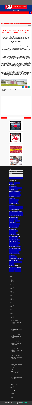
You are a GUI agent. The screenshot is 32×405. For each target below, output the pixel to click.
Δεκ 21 (12, 295)
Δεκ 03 (12, 386)
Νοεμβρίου (12, 390)
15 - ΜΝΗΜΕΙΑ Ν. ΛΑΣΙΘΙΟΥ (13, 203)
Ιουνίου (12, 397)
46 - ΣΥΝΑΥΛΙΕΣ (11, 255)
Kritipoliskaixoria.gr (24, 402)
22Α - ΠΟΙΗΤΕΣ (17, 220)
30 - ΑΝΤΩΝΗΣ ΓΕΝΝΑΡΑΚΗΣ (14, 234)
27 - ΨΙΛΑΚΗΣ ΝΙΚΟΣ (12, 229)
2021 (10, 277)
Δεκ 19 (12, 298)
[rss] (19, 403)
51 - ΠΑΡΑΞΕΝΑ (11, 262)
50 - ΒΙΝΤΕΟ (16, 260)
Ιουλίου (12, 396)
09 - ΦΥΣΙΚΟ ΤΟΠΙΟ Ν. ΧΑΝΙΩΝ (14, 193)
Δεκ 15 (12, 303)
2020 (10, 279)
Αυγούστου (12, 394)
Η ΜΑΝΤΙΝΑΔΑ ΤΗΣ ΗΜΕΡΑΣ (15, 384)
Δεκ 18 (12, 299)
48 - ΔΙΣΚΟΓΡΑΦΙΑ (19, 258)
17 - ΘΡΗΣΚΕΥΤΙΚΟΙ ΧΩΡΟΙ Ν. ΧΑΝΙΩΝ (15, 211)
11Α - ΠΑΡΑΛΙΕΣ (11, 198)
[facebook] (12, 403)
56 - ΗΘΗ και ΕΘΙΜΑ (12, 267)
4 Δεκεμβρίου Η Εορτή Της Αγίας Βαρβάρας (17, 376)
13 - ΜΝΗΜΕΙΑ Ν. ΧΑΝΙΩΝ (13, 201)
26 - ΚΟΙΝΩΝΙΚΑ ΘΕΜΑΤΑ (13, 227)
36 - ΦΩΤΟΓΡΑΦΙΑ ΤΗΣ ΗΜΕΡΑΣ (14, 243)
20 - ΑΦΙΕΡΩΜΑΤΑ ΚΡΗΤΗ (13, 217)
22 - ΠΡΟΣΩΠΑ (11, 220)
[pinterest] (17, 403)
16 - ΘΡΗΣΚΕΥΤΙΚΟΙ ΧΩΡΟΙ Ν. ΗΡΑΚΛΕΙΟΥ (14, 207)
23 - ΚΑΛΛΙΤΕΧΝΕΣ (12, 222)
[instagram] (15, 403)
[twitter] (14, 403)
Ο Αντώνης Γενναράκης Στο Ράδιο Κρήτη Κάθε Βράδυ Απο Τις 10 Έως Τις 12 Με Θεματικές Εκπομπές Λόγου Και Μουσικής (16, 154)
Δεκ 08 (12, 313)
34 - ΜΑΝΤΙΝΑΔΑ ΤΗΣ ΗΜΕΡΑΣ (14, 239)
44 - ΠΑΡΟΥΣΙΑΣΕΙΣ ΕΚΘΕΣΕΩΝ (14, 253)
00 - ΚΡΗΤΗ (11, 182)
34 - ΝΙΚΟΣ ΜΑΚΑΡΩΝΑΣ (13, 241)
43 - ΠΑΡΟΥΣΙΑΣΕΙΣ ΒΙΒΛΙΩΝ (14, 251)
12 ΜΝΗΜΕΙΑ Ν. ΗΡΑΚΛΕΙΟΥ (13, 200)
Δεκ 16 (12, 302)
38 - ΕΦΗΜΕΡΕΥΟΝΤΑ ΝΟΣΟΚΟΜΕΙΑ (15, 246)
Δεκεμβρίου (12, 280)
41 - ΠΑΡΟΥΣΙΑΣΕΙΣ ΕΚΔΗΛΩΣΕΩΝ (14, 248)
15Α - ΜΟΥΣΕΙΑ (11, 205)
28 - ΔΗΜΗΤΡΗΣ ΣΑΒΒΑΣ (13, 231)
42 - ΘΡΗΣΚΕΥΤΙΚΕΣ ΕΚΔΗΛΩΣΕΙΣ (14, 250)
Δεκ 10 (12, 310)
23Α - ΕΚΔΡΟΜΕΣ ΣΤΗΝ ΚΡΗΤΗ (14, 224)
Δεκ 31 (12, 281)
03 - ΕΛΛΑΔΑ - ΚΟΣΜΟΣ (13, 186)
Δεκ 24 (12, 291)
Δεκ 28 (12, 285)
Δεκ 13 (12, 306)
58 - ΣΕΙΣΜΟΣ (19, 267)
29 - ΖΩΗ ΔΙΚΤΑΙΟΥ (12, 232)
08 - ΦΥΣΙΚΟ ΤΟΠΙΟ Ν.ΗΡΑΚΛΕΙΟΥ (14, 191)
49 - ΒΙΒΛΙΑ (11, 260)
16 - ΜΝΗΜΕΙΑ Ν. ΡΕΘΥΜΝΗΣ (14, 209)
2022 (10, 276)
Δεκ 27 (12, 287)
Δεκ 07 (12, 314)
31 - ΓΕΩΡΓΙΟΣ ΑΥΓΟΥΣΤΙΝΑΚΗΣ (14, 236)
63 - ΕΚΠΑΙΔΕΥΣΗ (18, 270)
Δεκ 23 (12, 292)
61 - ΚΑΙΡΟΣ (19, 269)
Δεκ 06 (12, 316)
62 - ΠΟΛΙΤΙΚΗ (11, 270)
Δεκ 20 (12, 296)
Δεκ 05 (12, 317)
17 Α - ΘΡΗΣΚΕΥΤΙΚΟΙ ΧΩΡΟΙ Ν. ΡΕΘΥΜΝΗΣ (14, 213)
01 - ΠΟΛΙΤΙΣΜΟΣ (17, 182)
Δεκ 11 (12, 309)
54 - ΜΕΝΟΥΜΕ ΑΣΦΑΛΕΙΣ (13, 265)
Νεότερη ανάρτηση (3, 117)
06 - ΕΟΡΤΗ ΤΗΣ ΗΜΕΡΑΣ (13, 189)
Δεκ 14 (12, 305)
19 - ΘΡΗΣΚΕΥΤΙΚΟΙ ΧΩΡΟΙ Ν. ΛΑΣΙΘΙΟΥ (15, 215)
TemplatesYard (14, 402)
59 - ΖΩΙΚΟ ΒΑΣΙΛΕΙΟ (12, 269)
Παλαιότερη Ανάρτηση (27, 117)
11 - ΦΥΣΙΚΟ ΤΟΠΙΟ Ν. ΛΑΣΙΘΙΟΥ (14, 196)
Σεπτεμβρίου (12, 393)
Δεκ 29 (12, 284)
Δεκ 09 (12, 312)
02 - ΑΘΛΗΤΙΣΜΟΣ (12, 184)
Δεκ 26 (12, 288)
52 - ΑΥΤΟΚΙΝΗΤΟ (18, 262)
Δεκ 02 (12, 387)
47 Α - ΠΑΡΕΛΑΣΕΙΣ (12, 258)
